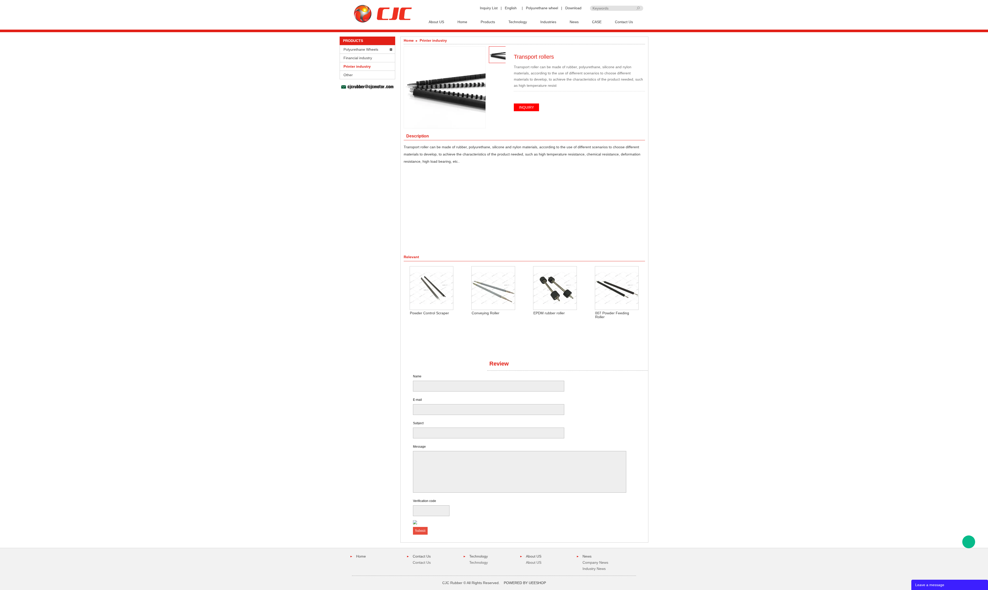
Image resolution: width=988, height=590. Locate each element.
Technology (517, 22)
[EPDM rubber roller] (555, 288)
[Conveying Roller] (493, 288)
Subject (418, 423)
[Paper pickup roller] (634, 49)
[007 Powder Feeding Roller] (616, 288)
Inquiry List (489, 8)
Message (419, 446)
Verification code (424, 501)
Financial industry (357, 58)
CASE (597, 22)
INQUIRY (526, 107)
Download (573, 8)
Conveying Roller (485, 313)
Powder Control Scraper (429, 313)
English (511, 8)
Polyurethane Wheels (360, 49)
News (574, 22)
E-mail (417, 400)
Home (462, 22)
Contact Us (624, 22)
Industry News (594, 569)
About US (436, 22)
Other (348, 75)
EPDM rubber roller (549, 313)
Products (488, 22)
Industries (548, 22)
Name (417, 376)
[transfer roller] (642, 49)
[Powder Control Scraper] (431, 288)
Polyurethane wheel (542, 8)
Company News (595, 562)
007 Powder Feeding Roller (612, 315)
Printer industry (357, 66)
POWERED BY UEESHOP (525, 583)
